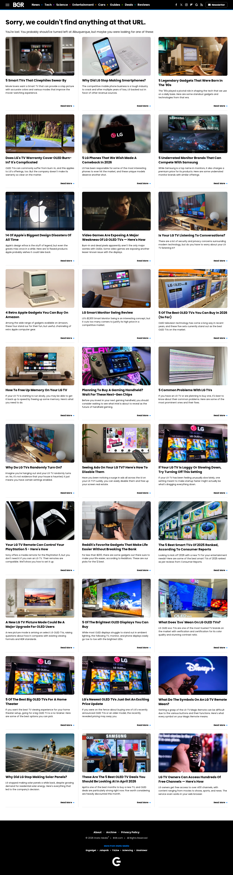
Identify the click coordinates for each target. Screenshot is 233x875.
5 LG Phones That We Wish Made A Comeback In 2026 (109, 160)
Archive (111, 832)
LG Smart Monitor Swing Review (107, 312)
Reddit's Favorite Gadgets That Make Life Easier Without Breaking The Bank (115, 547)
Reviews (144, 4)
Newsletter (218, 4)
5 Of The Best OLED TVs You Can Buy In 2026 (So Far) (193, 315)
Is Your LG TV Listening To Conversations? (192, 235)
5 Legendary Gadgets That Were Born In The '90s (191, 82)
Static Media (101, 838)
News (36, 4)
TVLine (115, 850)
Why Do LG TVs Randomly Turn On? (34, 467)
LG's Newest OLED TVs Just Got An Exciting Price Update (115, 701)
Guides (115, 4)
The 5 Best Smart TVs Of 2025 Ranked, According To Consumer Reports (189, 547)
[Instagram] (186, 4)
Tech (48, 4)
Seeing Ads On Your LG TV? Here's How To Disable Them (115, 469)
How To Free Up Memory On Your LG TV (36, 390)
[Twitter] (181, 4)
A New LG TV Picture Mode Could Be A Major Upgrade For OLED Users (35, 624)
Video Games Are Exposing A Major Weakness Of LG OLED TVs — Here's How (113, 237)
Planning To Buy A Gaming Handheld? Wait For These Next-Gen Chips (112, 392)
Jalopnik (104, 850)
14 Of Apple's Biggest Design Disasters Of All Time (38, 237)
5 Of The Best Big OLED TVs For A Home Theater (36, 701)
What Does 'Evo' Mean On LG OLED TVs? (190, 622)
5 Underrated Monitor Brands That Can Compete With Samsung (190, 160)
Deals (129, 4)
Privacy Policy (130, 832)
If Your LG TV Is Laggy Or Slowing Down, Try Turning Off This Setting (190, 469)
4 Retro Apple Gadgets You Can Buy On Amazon (37, 314)
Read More (66, 106)
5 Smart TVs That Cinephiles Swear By (36, 80)
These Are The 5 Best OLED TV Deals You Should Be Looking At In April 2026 (113, 779)
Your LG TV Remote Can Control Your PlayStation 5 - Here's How (35, 547)
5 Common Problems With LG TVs (185, 390)
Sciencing (127, 850)
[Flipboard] (191, 4)
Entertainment (83, 4)
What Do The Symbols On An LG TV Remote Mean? (193, 701)
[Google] (196, 4)
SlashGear (141, 850)
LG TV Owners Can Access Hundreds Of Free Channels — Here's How (190, 779)
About (98, 832)
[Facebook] (176, 4)
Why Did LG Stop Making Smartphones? (114, 80)
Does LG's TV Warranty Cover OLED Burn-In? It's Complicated (39, 160)
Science (62, 4)
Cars (101, 4)
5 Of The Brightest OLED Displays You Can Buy (115, 624)
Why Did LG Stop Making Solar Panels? (36, 777)
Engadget (91, 850)
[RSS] (201, 4)
